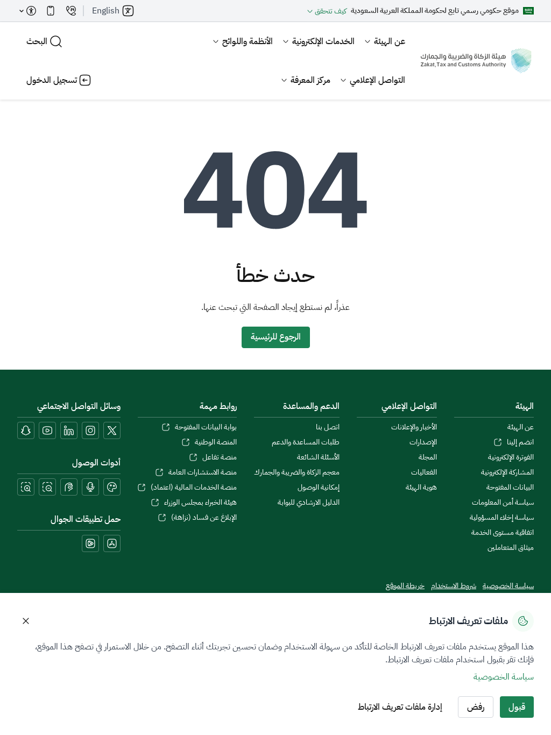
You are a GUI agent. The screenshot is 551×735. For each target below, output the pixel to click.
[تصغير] (47, 487)
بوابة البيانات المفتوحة (206, 427)
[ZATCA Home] (476, 61)
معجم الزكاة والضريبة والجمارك (297, 472)
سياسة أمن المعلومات (503, 502)
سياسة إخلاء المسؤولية (502, 517)
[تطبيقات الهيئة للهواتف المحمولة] (50, 10)
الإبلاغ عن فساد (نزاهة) (204, 517)
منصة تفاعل (219, 457)
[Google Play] (90, 543)
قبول (516, 707)
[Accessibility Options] (28, 11)
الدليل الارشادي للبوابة (309, 502)
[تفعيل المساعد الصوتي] (90, 487)
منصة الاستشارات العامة (202, 472)
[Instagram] (90, 430)
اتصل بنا (328, 427)
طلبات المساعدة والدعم (306, 442)
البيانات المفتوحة (510, 487)
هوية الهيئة (421, 487)
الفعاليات (424, 472)
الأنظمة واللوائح (247, 41)
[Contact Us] (71, 10)
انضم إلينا (520, 442)
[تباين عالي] (112, 487)
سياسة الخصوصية (508, 585)
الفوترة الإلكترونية (511, 457)
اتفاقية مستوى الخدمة (502, 532)
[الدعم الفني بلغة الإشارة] (68, 487)
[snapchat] (25, 430)
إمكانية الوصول (319, 487)
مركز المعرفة (310, 80)
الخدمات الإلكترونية (323, 41)
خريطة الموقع (405, 585)
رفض (475, 707)
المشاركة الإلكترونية (507, 472)
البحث (36, 41)
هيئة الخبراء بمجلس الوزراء (200, 502)
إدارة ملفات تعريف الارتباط (400, 707)
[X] (112, 430)
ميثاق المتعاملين (511, 547)
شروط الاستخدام (453, 585)
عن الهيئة (389, 41)
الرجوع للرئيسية (276, 336)
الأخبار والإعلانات (414, 427)
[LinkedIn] (68, 430)
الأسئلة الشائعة (318, 457)
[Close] (25, 621)
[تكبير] (25, 487)
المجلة (428, 457)
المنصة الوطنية (216, 442)
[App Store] (112, 543)
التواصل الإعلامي (377, 80)
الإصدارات (423, 442)
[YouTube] (47, 430)
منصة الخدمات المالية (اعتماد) (194, 487)
